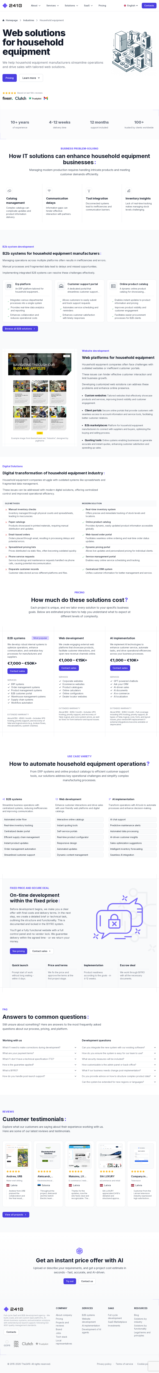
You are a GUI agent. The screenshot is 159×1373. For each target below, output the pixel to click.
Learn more (29, 77)
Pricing (10, 77)
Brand (59, 1329)
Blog (136, 1315)
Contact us (87, 1281)
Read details (12, 1202)
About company (64, 1315)
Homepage (12, 20)
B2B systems (88, 1315)
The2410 (25, 1364)
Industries (28, 20)
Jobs (58, 1333)
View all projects (14, 1214)
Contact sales (17, 671)
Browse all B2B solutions (18, 328)
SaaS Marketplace (117, 1322)
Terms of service (124, 1364)
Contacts (149, 5)
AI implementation (91, 1325)
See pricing (18, 951)
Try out (70, 1281)
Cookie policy (144, 1364)
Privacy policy (104, 1364)
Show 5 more (8, 859)
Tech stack (61, 1336)
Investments (114, 1325)
